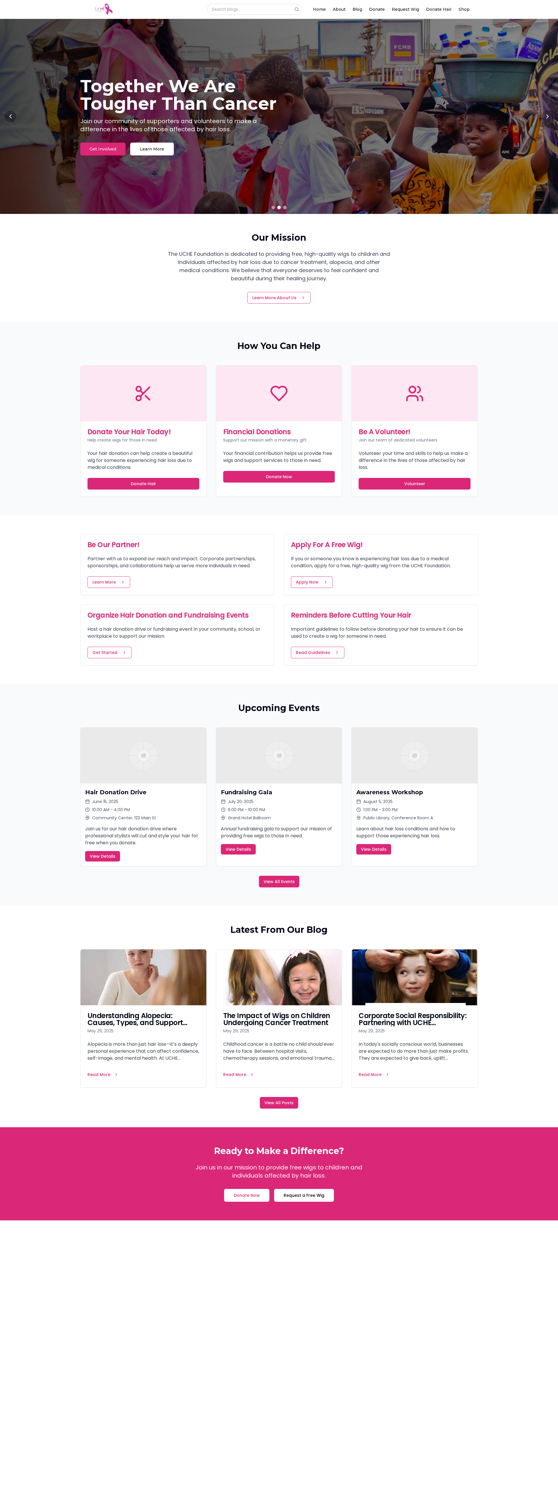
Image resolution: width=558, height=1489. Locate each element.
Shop (464, 9)
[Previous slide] (10, 116)
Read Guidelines (313, 652)
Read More (98, 1074)
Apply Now (307, 582)
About (339, 9)
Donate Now (279, 477)
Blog (357, 9)
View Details (102, 856)
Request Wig (405, 9)
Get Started (104, 652)
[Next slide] (547, 116)
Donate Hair (439, 9)
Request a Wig (105, 140)
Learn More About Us (274, 298)
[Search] (298, 9)
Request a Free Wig (304, 1195)
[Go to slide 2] (279, 207)
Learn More (156, 140)
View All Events (279, 881)
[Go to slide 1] (273, 207)
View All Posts (279, 1103)
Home (319, 9)
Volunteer (414, 484)
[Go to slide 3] (285, 207)
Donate (377, 9)
